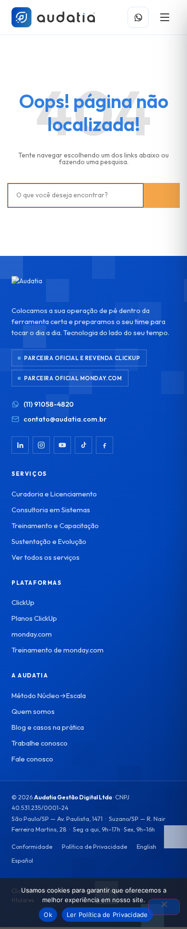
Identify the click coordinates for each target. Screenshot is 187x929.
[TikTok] (83, 445)
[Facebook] (104, 445)
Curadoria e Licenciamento (54, 493)
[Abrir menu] (164, 17)
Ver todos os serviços (46, 557)
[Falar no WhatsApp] (138, 17)
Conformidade (32, 846)
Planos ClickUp (34, 618)
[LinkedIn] (20, 445)
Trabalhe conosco (40, 743)
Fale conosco (32, 758)
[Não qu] (164, 907)
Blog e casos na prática (48, 727)
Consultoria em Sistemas (51, 509)
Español (22, 860)
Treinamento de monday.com (58, 649)
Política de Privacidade (94, 846)
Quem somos (33, 711)
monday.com (32, 634)
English (146, 846)
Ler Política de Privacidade (107, 914)
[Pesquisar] (161, 195)
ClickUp (23, 602)
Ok (48, 914)
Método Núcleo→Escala (49, 695)
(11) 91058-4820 (48, 404)
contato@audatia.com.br (64, 418)
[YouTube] (62, 445)
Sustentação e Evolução (49, 541)
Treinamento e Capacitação (55, 525)
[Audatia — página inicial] (53, 17)
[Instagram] (41, 445)
